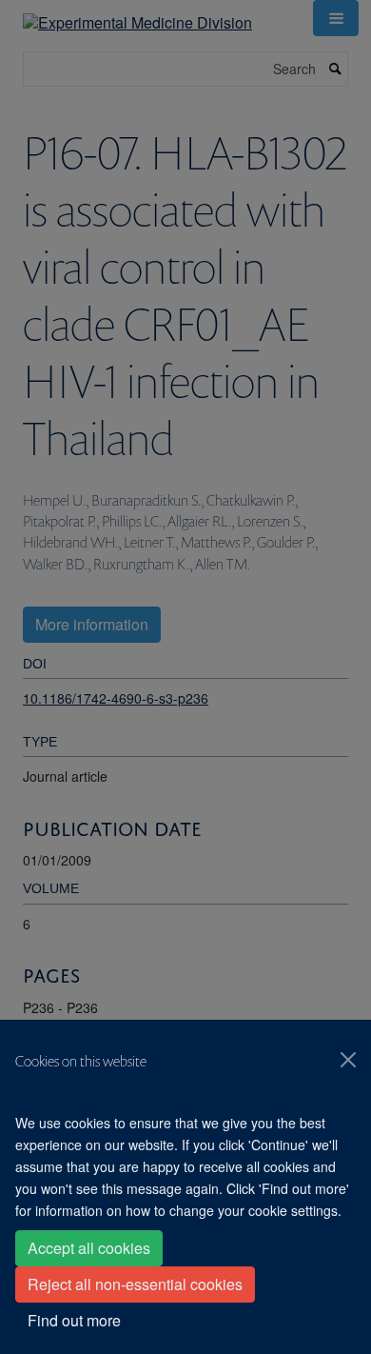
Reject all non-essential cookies (135, 1284)
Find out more (74, 1320)
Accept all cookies (89, 1248)
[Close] (348, 1060)
